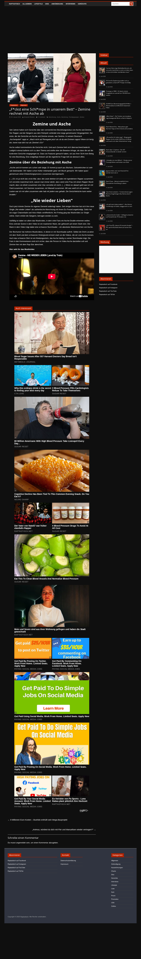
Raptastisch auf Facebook (108, 284)
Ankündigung (57, 4)
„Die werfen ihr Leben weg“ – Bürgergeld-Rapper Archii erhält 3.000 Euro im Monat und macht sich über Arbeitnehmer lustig (118, 139)
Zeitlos (113, 906)
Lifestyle (38, 4)
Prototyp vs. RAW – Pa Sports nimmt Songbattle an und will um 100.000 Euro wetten (118, 93)
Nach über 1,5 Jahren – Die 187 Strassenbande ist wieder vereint (116, 151)
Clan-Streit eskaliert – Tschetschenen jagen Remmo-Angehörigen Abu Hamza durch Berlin (119, 194)
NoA (112, 892)
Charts (113, 871)
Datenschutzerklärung (68, 860)
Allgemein (27, 4)
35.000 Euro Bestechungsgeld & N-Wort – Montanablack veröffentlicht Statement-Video (118, 106)
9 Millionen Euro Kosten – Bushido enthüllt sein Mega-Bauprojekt (37, 820)
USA (112, 903)
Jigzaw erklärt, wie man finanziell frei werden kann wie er (117, 172)
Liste (113, 888)
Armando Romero (29, 117)
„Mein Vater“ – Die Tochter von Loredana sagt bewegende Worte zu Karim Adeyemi (119, 117)
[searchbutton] (131, 3)
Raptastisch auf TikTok (107, 294)
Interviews (70, 4)
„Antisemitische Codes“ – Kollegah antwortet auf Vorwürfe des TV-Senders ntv (119, 216)
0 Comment (41, 117)
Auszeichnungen (117, 867)
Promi (113, 895)
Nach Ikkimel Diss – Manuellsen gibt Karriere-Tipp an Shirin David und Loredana (119, 128)
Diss (47, 4)
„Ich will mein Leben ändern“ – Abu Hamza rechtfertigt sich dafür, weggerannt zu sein (119, 205)
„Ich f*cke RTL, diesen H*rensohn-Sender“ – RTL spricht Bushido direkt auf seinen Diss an (119, 227)
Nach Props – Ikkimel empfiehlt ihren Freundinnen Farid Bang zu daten (117, 182)
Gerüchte (82, 4)
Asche (59, 117)
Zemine (82, 117)
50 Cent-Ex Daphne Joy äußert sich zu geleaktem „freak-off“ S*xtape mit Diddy (118, 82)
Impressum (64, 864)
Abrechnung (52, 117)
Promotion (114, 899)
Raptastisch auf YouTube (108, 291)
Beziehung (64, 117)
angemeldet (21, 843)
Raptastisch (14, 4)
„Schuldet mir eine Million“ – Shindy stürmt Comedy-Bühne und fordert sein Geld (119, 161)
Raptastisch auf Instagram (108, 288)
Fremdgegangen (74, 117)
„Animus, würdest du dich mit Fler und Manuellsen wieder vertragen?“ (64, 830)
